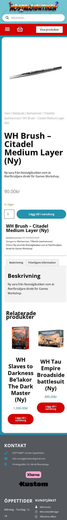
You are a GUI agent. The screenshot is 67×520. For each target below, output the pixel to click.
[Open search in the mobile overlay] (33, 18)
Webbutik (18, 113)
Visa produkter (51, 30)
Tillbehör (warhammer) (41, 241)
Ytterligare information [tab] (42, 262)
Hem (7, 113)
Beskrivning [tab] (16, 262)
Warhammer (34, 113)
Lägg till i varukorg (41, 214)
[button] (7, 29)
